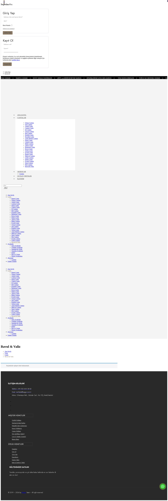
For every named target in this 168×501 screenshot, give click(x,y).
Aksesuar (10, 258)
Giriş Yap (7, 33)
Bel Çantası (28, 133)
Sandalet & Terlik (16, 249)
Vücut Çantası (29, 131)
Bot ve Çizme (15, 254)
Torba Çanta (29, 151)
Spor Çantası (29, 163)
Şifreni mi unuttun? (9, 28)
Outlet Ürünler (12, 261)
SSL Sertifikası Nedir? (18, 434)
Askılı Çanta (29, 126)
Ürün (6, 353)
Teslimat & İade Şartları (18, 423)
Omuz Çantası (29, 123)
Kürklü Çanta (29, 135)
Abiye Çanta (29, 145)
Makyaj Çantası (30, 156)
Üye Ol (14, 452)
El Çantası (28, 130)
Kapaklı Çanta (29, 137)
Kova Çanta (28, 149)
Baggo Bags (15, 439)
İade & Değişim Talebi (18, 463)
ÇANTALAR (21, 118)
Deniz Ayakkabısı (16, 256)
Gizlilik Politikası (16, 420)
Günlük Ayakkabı (16, 247)
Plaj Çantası (28, 165)
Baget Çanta (29, 154)
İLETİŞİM (20, 179)
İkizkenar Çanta (30, 147)
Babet (13, 253)
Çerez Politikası (16, 431)
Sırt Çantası (28, 124)
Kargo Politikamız (17, 428)
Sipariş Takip (15, 460)
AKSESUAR (21, 171)
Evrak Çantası (29, 161)
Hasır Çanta (28, 140)
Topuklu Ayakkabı (17, 251)
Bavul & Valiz (29, 166)
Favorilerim (15, 457)
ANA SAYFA (21, 115)
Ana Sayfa (11, 195)
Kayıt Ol (7, 64)
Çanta (9, 197)
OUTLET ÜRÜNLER (24, 176)
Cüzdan (21, 174)
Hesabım (14, 449)
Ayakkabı (11, 244)
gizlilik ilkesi (16, 60)
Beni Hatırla (7, 25)
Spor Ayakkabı (16, 246)
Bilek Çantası (29, 144)
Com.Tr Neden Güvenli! (19, 437)
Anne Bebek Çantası (31, 138)
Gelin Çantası (29, 158)
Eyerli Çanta (29, 152)
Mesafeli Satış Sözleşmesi (19, 426)
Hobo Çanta (29, 159)
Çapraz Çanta (29, 128)
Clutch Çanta (29, 142)
